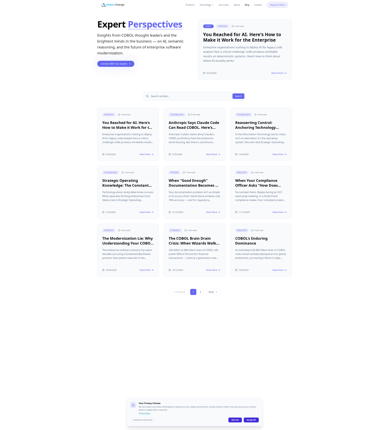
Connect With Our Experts (114, 63)
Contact (258, 4)
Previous (180, 292)
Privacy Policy (144, 413)
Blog (247, 4)
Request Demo (277, 4)
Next (211, 292)
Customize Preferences (143, 420)
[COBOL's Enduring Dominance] (261, 250)
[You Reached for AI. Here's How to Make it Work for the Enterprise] (245, 49)
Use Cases (224, 4)
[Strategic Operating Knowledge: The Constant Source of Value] (128, 192)
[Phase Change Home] (113, 5)
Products (190, 4)
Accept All (251, 420)
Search (238, 96)
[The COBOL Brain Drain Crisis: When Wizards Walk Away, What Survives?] (194, 250)
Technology (205, 4)
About (237, 4)
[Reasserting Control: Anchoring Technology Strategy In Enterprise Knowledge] (261, 134)
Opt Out (235, 420)
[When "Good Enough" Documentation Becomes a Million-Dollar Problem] (194, 192)
